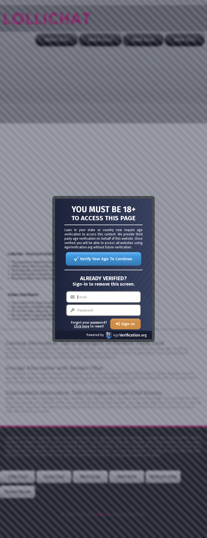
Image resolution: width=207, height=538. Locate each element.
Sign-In (128, 324)
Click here (81, 326)
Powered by (95, 335)
